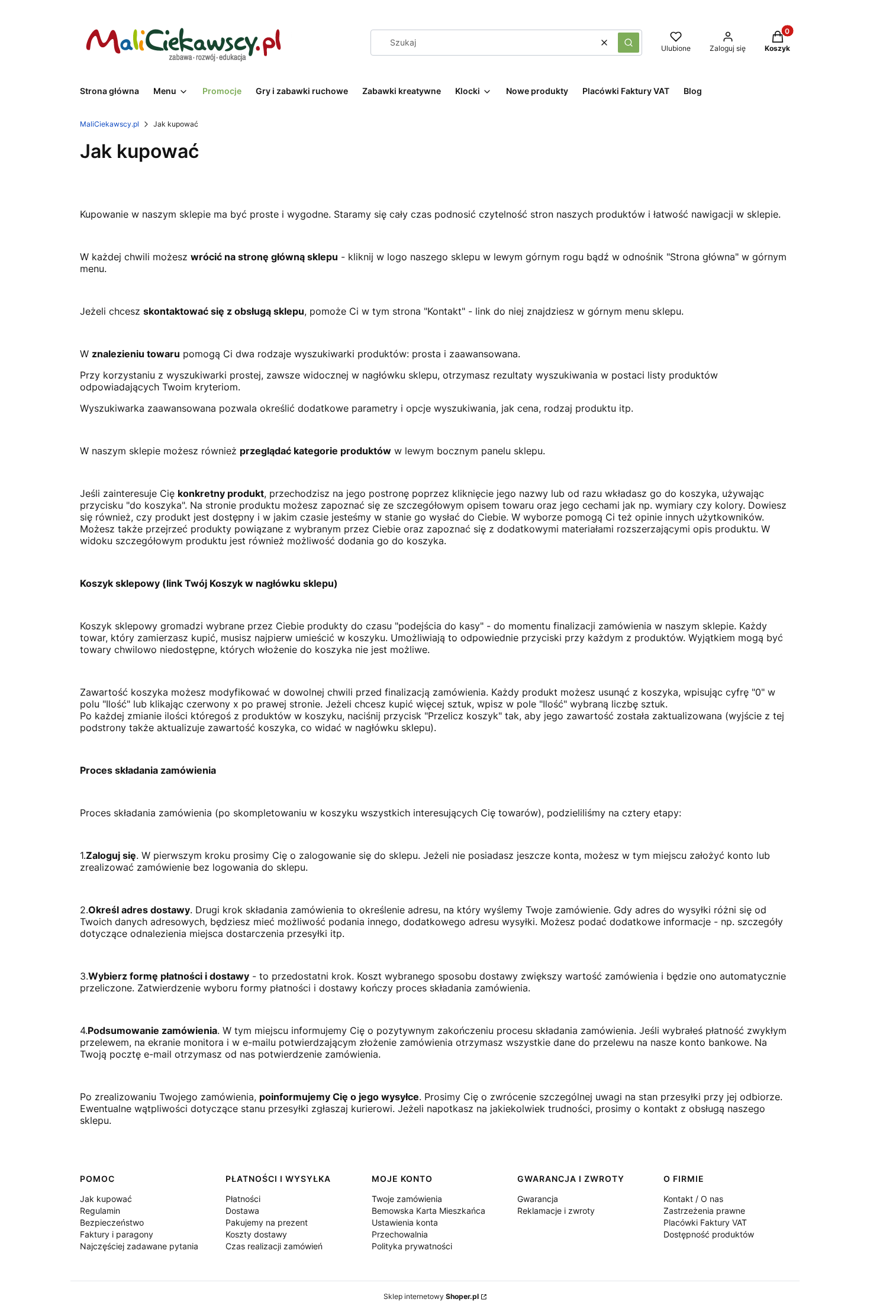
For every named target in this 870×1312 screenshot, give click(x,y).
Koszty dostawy (256, 1234)
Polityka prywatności (412, 1246)
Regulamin (100, 1211)
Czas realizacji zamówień (274, 1246)
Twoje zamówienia (407, 1199)
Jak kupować (106, 1199)
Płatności (242, 1199)
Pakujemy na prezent (266, 1222)
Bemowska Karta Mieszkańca (428, 1211)
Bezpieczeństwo (112, 1222)
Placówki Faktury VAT (705, 1222)
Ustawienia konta (405, 1222)
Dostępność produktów (708, 1234)
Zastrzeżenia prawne (704, 1211)
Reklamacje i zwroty (556, 1211)
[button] (628, 43)
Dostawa (242, 1211)
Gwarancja (537, 1199)
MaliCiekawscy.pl (109, 123)
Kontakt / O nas (693, 1199)
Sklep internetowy (431, 1296)
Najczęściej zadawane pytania (139, 1246)
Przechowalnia (400, 1234)
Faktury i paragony (116, 1234)
